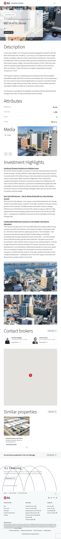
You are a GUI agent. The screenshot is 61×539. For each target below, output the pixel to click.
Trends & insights (29, 519)
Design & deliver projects (31, 513)
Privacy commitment (26, 530)
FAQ (5, 506)
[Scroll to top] (55, 493)
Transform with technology (31, 515)
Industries (27, 517)
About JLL (49, 506)
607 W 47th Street (23, 493)
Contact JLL (50, 508)
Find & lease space (29, 506)
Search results (12, 493)
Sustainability (50, 510)
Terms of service (37, 530)
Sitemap (6, 515)
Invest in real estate (30, 508)
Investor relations (51, 513)
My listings (6, 510)
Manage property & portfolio (32, 510)
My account (6, 508)
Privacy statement (14, 530)
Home (5, 493)
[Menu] (54, 3)
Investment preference (9, 513)
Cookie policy (47, 530)
